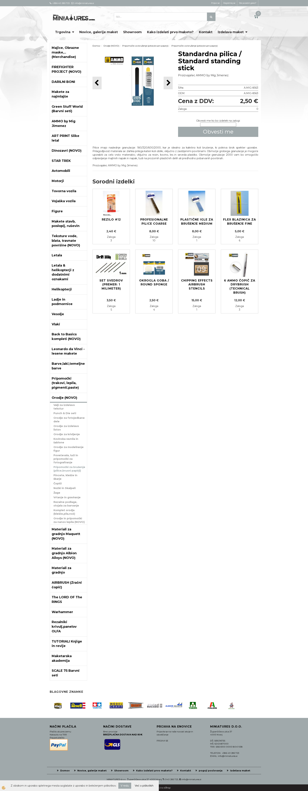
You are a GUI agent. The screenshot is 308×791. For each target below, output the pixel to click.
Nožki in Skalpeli (64, 488)
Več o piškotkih (144, 785)
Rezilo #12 (111, 219)
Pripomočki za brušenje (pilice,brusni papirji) (69, 468)
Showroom (132, 32)
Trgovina (62, 32)
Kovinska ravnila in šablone (65, 440)
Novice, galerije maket (98, 32)
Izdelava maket (231, 32)
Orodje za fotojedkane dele (69, 419)
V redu (125, 785)
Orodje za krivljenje (66, 434)
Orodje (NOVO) (111, 45)
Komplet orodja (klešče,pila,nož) (64, 512)
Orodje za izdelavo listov (66, 427)
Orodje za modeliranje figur (68, 449)
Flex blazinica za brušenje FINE (239, 221)
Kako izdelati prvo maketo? (170, 32)
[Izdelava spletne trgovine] (167, 787)
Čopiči (57, 483)
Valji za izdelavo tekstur (64, 406)
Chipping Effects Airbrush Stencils (197, 284)
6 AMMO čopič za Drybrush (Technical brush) (239, 287)
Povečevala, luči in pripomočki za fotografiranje (65, 459)
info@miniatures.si (191, 779)
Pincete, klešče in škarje (65, 477)
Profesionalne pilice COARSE (154, 221)
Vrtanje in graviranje (67, 497)
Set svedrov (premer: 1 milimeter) (111, 284)
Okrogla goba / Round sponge (154, 282)
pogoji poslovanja (210, 770)
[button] (168, 83)
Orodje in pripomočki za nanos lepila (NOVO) (69, 520)
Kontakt (205, 32)
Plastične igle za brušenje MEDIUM (196, 221)
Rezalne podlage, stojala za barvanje (66, 503)
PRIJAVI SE (162, 740)
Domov (96, 45)
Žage (56, 492)
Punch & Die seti (64, 413)
